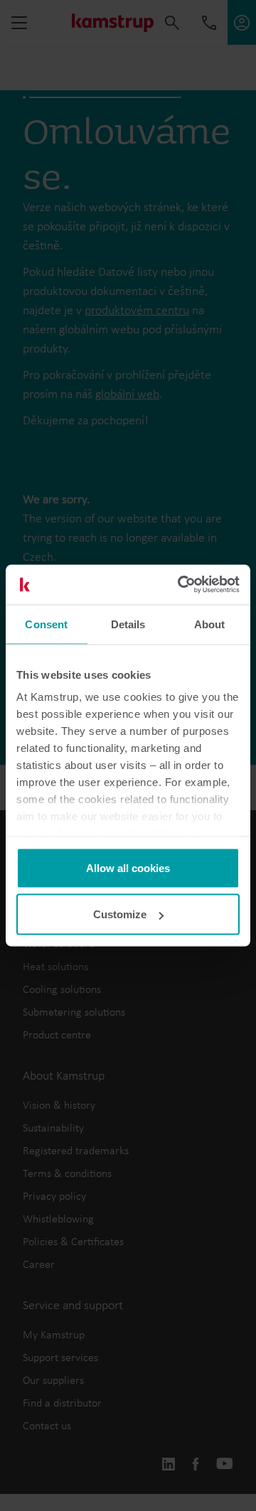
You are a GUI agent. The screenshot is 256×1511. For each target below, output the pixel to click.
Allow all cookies (128, 867)
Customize (119, 914)
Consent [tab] (46, 624)
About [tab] (209, 624)
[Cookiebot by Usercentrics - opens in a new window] (181, 585)
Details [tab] (128, 624)
